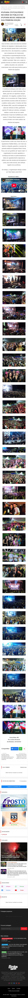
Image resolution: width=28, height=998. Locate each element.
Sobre (13, 988)
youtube (22, 890)
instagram (8, 886)
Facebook (15, 748)
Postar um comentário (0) (14, 786)
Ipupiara (10, 6)
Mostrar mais (23, 767)
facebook (8, 890)
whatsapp (22, 886)
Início (9, 988)
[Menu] (2, 2)
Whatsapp (20, 748)
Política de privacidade (14, 990)
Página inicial (4, 6)
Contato (18, 988)
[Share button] (24, 748)
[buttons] (9, 983)
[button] (23, 2)
